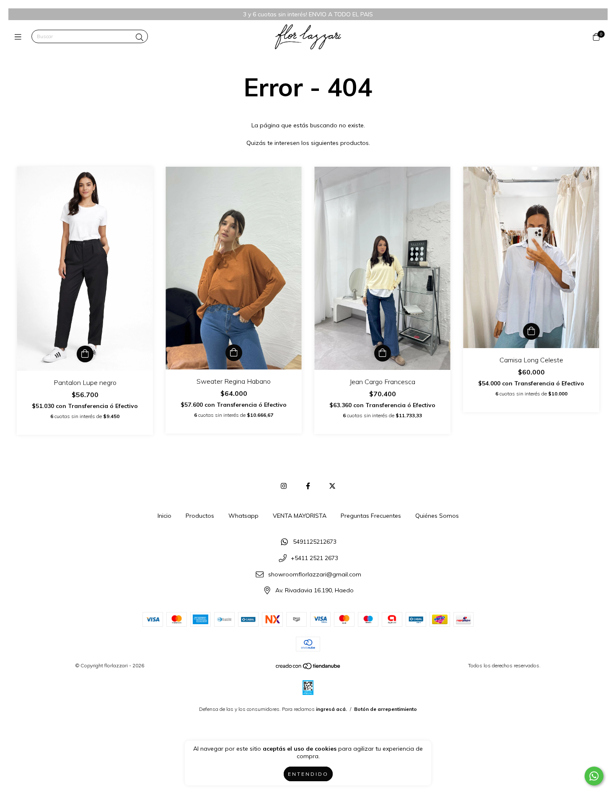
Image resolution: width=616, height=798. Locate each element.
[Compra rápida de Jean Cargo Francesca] (382, 353)
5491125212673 (314, 542)
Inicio (164, 515)
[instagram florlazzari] (283, 485)
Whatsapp (243, 515)
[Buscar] (139, 37)
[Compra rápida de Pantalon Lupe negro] (85, 354)
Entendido (308, 774)
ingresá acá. (331, 709)
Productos (200, 515)
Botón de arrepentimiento (385, 709)
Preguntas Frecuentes (371, 515)
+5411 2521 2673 (314, 558)
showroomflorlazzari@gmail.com (314, 574)
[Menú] (19, 37)
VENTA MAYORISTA (299, 515)
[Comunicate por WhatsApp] (594, 776)
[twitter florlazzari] (332, 485)
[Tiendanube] (308, 668)
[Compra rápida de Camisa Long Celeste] (531, 331)
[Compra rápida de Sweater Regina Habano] (233, 352)
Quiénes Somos (437, 515)
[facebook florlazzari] (308, 485)
